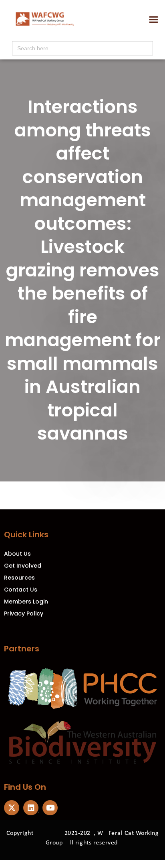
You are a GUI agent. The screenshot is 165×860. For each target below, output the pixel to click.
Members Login (26, 602)
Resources (19, 578)
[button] (153, 19)
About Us (17, 554)
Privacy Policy (23, 613)
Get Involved (22, 566)
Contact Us (20, 590)
